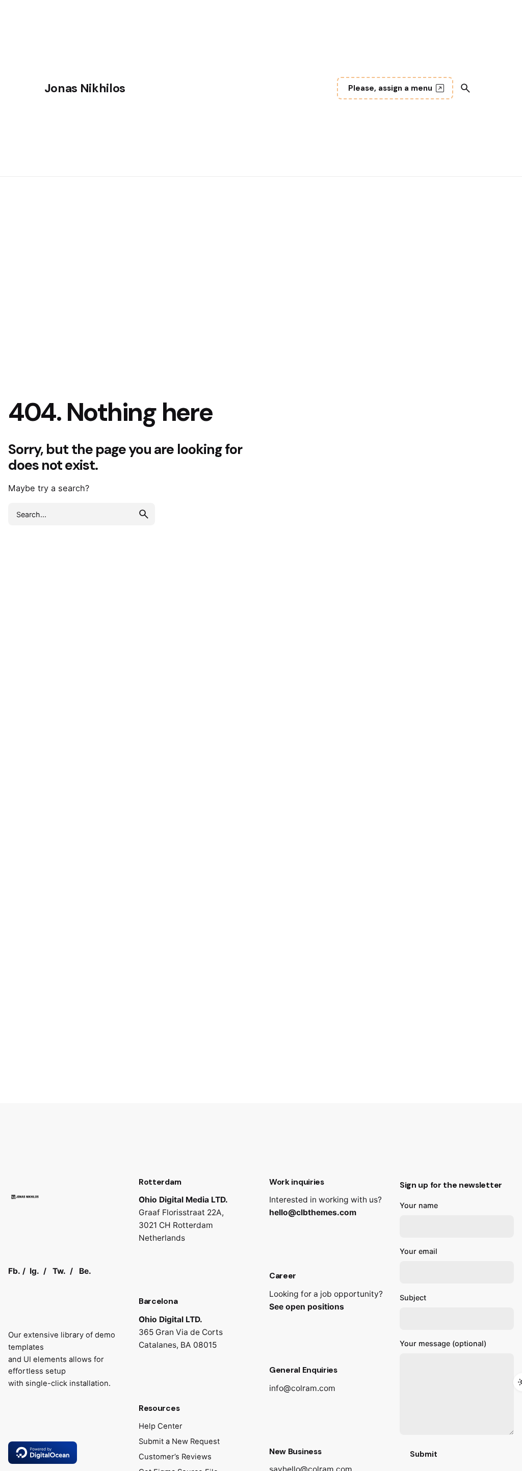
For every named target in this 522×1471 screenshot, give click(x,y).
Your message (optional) (443, 1343)
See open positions (306, 1307)
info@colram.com (302, 1388)
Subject (413, 1297)
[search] (144, 514)
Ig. (34, 1271)
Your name (419, 1205)
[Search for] (81, 514)
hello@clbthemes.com (312, 1212)
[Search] (465, 88)
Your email (418, 1251)
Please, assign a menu (390, 88)
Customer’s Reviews (175, 1456)
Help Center (160, 1426)
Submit (423, 1454)
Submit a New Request (179, 1441)
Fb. (14, 1271)
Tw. (59, 1271)
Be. (85, 1271)
